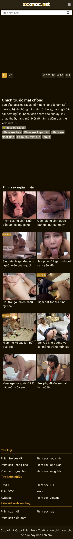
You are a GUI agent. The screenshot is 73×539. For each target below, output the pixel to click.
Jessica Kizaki (15, 127)
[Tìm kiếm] (68, 12)
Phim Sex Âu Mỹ (12, 458)
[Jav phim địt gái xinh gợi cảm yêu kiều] (53, 245)
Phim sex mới (10, 511)
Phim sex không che (14, 465)
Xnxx (46, 137)
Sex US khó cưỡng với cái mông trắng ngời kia (53, 344)
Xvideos (6, 497)
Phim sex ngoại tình (14, 471)
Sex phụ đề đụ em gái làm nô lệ (52, 385)
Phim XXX (7, 491)
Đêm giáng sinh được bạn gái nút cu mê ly (51, 222)
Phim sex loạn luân (36, 132)
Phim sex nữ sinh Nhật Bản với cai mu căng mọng (17, 223)
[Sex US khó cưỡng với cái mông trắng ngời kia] (53, 327)
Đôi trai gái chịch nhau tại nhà (18, 304)
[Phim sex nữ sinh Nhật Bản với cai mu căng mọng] (19, 205)
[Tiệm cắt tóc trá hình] (53, 286)
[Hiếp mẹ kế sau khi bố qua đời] (19, 327)
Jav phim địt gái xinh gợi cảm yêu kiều (54, 263)
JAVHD (5, 485)
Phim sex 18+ (45, 485)
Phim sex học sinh (48, 458)
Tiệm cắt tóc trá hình (51, 302)
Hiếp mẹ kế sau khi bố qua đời (18, 344)
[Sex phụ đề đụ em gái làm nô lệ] (53, 367)
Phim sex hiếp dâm (13, 518)
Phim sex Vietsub (28, 137)
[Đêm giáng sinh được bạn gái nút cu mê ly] (53, 205)
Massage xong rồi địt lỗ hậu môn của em (19, 385)
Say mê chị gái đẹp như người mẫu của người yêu (18, 263)
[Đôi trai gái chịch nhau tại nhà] (19, 286)
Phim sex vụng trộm (49, 471)
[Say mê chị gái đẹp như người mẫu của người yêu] (19, 245)
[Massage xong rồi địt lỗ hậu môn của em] (19, 367)
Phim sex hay (12, 132)
